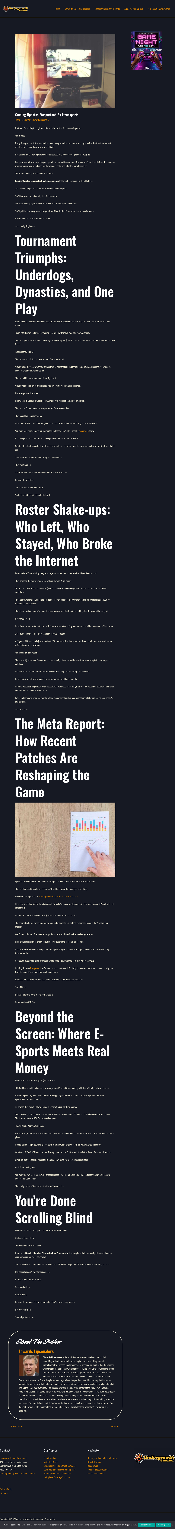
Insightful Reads (51, 1462)
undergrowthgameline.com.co (13, 1458)
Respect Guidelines (96, 1473)
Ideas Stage (93, 1465)
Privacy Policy (6, 1489)
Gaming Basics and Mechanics (57, 1473)
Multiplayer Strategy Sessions (57, 1477)
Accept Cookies (147, 1525)
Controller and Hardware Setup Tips (59, 1469)
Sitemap (4, 1492)
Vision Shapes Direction (98, 1469)
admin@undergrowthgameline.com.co (17, 1473)
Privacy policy (164, 1525)
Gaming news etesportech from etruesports (58, 896)
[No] (171, 1525)
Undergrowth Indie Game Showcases (60, 1465)
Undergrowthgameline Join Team (102, 1458)
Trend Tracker (21, 119)
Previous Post (15, 1426)
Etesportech (83, 430)
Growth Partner (94, 1462)
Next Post (116, 1426)
